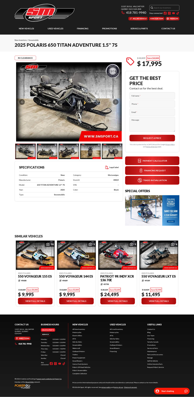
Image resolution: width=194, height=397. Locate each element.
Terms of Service (151, 147)
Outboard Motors (78, 351)
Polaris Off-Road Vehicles (81, 367)
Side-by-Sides (77, 342)
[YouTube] (173, 13)
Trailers (75, 355)
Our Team (150, 336)
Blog (148, 332)
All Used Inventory (116, 329)
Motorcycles (76, 332)
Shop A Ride (29, 382)
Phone (135, 104)
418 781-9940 (136, 12)
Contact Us (168, 28)
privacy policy (106, 387)
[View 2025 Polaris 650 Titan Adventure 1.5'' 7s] (25, 151)
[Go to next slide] (116, 102)
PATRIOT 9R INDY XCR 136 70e (117, 278)
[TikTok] (177, 13)
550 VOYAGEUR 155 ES (35, 276)
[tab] (48, 330)
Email (134, 112)
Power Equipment (78, 358)
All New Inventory (78, 329)
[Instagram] (169, 13)
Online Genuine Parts (155, 364)
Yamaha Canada (152, 342)
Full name (136, 96)
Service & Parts (139, 28)
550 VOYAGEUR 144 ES (76, 276)
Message (135, 120)
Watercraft (76, 348)
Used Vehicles (55, 28)
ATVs (74, 339)
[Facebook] (165, 13)
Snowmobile (34, 40)
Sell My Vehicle (152, 361)
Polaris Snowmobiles (79, 370)
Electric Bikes (77, 336)
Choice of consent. (130, 387)
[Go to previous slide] (22, 102)
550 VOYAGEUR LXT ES (158, 276)
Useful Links (154, 324)
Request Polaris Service (155, 367)
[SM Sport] (44, 13)
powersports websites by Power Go (49, 379)
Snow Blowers (77, 361)
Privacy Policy (170, 144)
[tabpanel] (53, 348)
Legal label (114, 167)
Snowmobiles (77, 345)
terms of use (118, 387)
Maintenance (152, 351)
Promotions (109, 28)
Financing (82, 28)
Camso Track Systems (80, 364)
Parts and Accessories (155, 355)
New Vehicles (26, 28)
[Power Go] (38, 386)
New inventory (21, 40)
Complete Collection (79, 374)
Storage (150, 358)
